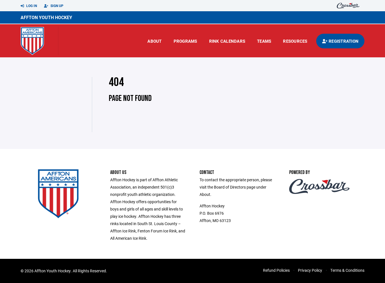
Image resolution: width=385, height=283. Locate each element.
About (154, 41)
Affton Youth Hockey (46, 17)
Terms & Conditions (347, 270)
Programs (185, 41)
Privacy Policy (310, 270)
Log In (31, 5)
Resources (295, 41)
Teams (264, 41)
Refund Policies (276, 270)
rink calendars (227, 41)
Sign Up (56, 5)
